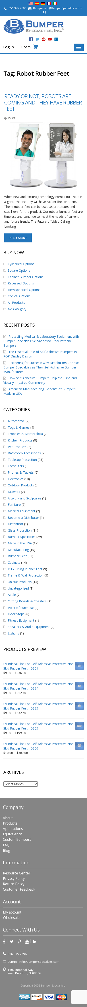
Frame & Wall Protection (26, 575)
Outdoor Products (21, 485)
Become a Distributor (23, 517)
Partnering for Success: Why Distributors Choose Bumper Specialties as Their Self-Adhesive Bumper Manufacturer (41, 367)
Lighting (13, 633)
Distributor (15, 524)
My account (12, 912)
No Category (17, 309)
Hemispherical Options (24, 290)
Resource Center (16, 873)
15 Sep (12, 118)
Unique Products (20, 582)
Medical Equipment (21, 511)
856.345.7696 (17, 8)
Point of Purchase (21, 608)
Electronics (15, 479)
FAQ (6, 845)
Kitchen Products (20, 440)
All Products (16, 302)
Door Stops (16, 614)
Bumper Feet (17, 556)
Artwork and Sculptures (24, 498)
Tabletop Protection (22, 459)
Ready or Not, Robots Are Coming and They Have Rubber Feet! (43, 102)
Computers (16, 466)
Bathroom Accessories (24, 453)
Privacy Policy (14, 878)
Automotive (16, 421)
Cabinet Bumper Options (26, 277)
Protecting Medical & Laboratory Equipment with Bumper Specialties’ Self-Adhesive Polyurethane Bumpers (41, 341)
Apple (12, 594)
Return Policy (14, 884)
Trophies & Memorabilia (25, 434)
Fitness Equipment (21, 620)
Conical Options (19, 296)
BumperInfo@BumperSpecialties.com (57, 8)
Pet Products (17, 447)
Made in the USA (20, 543)
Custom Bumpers (17, 839)
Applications (13, 828)
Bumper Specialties (21, 537)
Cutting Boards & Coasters (27, 601)
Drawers (14, 492)
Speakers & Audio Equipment (29, 627)
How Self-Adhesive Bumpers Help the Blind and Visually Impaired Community (40, 380)
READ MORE (18, 238)
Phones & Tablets (21, 472)
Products (10, 823)
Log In (8, 46)
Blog (6, 850)
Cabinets (14, 562)
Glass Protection (20, 530)
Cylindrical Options (21, 264)
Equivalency (12, 834)
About (8, 818)
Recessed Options (21, 283)
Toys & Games (18, 427)
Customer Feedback (19, 889)
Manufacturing (18, 550)
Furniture (14, 504)
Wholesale (11, 917)
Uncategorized (18, 588)
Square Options (19, 270)
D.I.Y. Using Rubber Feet (25, 569)
